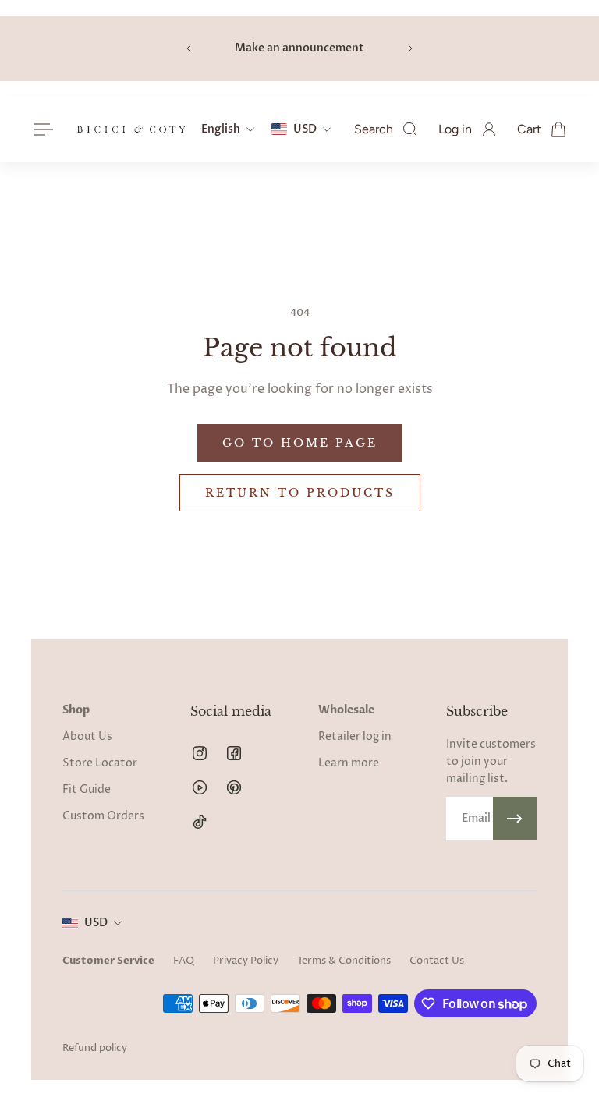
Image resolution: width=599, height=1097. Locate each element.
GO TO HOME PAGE (299, 443)
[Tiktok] (200, 822)
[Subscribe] (515, 818)
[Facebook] (234, 753)
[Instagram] (200, 753)
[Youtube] (200, 787)
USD (96, 922)
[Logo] (131, 129)
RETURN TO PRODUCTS (300, 493)
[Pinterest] (234, 787)
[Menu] (40, 129)
